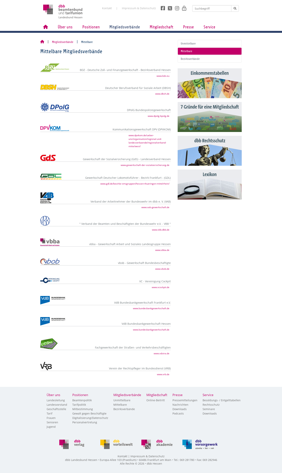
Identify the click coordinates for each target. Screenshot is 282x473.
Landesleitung (56, 400)
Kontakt (107, 8)
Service (209, 27)
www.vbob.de (162, 268)
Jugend (51, 427)
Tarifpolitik (79, 404)
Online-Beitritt (155, 400)
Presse (188, 27)
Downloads (179, 409)
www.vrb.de (163, 374)
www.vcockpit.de (160, 287)
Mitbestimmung (82, 409)
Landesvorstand (57, 404)
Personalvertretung (84, 422)
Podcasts (178, 413)
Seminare (209, 409)
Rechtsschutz (211, 404)
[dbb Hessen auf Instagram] (175, 7)
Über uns (65, 27)
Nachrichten (180, 404)
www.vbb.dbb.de (160, 229)
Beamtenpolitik (82, 400)
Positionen (91, 27)
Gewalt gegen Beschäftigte (89, 413)
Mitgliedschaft (161, 27)
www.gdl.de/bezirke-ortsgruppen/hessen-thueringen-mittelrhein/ (134, 183)
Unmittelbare (188, 43)
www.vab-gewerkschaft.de (155, 207)
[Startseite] (42, 42)
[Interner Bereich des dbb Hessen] (183, 7)
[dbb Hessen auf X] (168, 7)
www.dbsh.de (162, 93)
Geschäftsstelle (56, 409)
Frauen (51, 418)
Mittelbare (186, 51)
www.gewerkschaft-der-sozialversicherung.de (145, 164)
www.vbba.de (162, 249)
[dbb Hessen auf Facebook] (161, 7)
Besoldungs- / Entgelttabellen (222, 400)
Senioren (52, 422)
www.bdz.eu (163, 75)
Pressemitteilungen (184, 400)
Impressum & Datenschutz (139, 8)
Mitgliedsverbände (124, 27)
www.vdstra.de (161, 353)
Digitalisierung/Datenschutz (90, 418)
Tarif (49, 413)
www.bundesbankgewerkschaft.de (151, 308)
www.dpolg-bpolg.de (158, 115)
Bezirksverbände (190, 58)
